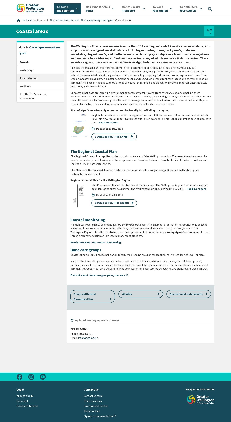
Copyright (22, 401)
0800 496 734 (207, 389)
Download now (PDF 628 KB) (114, 203)
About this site (25, 395)
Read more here (108, 122)
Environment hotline (96, 406)
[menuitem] (67, 8)
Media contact (92, 411)
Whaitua (141, 293)
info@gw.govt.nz (88, 337)
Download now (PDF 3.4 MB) (114, 137)
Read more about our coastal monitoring (95, 242)
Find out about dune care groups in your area (99, 275)
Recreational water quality (189, 293)
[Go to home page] (30, 7)
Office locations (93, 401)
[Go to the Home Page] (200, 400)
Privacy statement (27, 406)
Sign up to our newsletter (100, 416)
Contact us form (93, 395)
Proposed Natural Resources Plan (93, 297)
